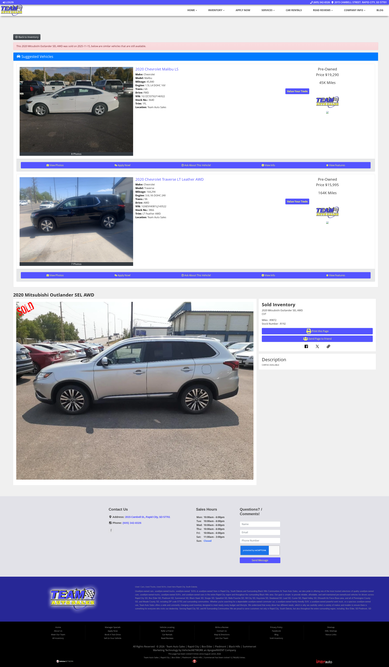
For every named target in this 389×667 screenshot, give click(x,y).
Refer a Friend (167, 630)
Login (9, 2)
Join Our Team (221, 638)
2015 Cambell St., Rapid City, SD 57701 (147, 517)
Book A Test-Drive (113, 634)
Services (267, 10)
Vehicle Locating (167, 627)
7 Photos (76, 264)
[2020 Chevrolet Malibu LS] (76, 109)
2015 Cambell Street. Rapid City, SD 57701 (360, 2)
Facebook (276, 630)
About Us (58, 630)
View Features (337, 165)
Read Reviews (322, 10)
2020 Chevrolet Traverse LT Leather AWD (169, 179)
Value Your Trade (297, 91)
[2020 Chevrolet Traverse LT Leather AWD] (76, 219)
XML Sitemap (331, 630)
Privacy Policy (276, 627)
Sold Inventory (276, 638)
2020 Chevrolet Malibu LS (156, 69)
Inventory (215, 10)
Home (191, 10)
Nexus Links (330, 634)
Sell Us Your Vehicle (112, 638)
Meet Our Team (58, 634)
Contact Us (222, 630)
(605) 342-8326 (321, 2)
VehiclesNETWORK (192, 650)
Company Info (354, 10)
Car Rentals (294, 10)
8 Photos (76, 154)
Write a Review (221, 627)
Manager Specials (112, 627)
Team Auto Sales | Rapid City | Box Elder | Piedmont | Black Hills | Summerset (211, 646)
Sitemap (331, 627)
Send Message (260, 560)
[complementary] (380, 658)
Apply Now (243, 10)
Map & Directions (222, 634)
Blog (380, 10)
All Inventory (58, 638)
